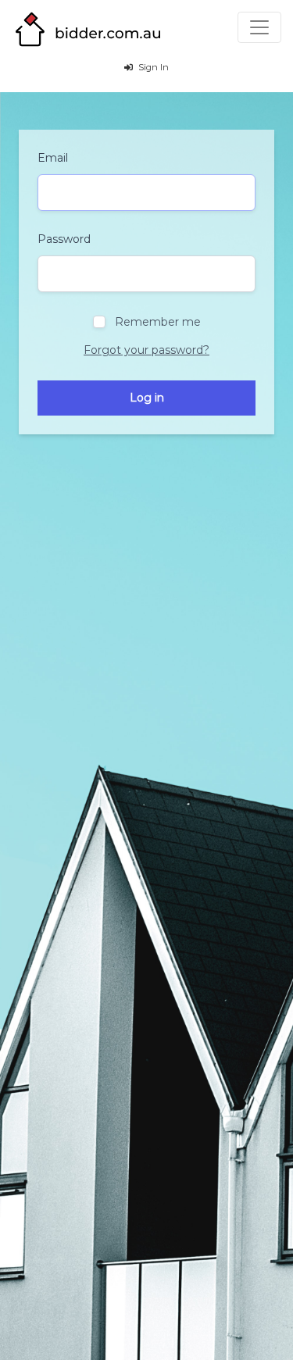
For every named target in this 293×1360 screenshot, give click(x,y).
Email (53, 158)
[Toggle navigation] (259, 27)
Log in (147, 398)
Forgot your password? (146, 350)
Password (64, 239)
